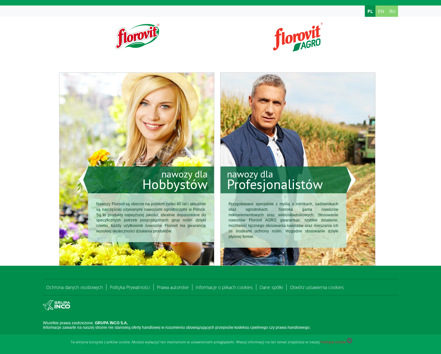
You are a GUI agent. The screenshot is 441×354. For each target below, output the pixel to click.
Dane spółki (271, 287)
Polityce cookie (333, 341)
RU (392, 11)
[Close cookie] (349, 341)
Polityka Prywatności (130, 287)
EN (381, 11)
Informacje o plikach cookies (224, 287)
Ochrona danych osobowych (74, 287)
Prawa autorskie (173, 287)
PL (370, 11)
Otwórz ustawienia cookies (317, 287)
